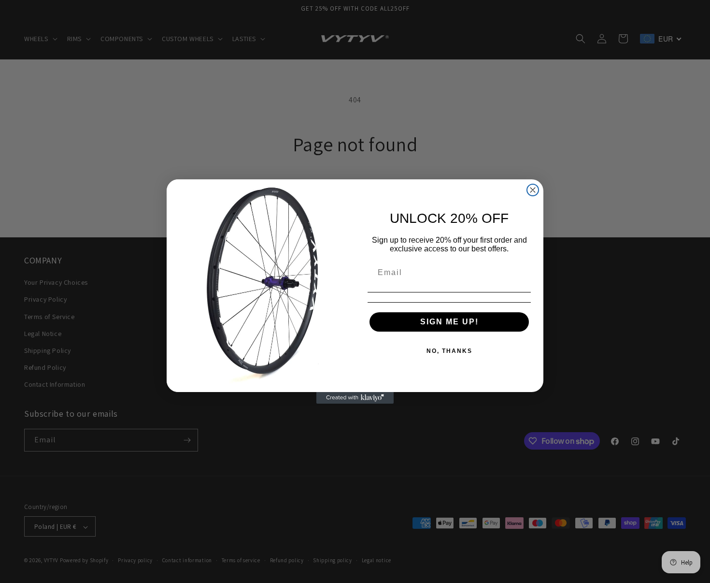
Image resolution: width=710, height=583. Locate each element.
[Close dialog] (533, 190)
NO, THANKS (449, 351)
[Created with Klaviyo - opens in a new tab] (355, 398)
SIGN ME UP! (449, 322)
